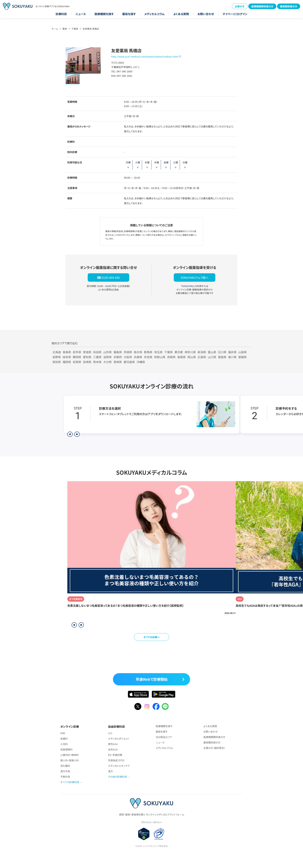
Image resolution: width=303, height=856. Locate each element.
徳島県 (222, 357)
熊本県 (97, 362)
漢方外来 (65, 771)
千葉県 (74, 28)
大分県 (107, 362)
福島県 (117, 352)
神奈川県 (190, 352)
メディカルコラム (154, 13)
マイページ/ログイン (235, 13)
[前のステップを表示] (70, 434)
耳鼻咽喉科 (66, 749)
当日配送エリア (164, 737)
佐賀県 (77, 362)
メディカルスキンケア (119, 765)
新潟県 (202, 352)
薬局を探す (129, 13)
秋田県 (97, 352)
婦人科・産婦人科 (69, 760)
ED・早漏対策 (115, 755)
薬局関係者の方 (288, 6)
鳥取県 (171, 357)
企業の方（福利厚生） (214, 748)
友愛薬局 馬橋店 (91, 28)
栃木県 (138, 352)
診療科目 (61, 13)
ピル (110, 733)
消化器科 (65, 765)
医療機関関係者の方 (262, 6)
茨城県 (128, 352)
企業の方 (240, 6)
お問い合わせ (205, 13)
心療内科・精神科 (69, 755)
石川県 (222, 352)
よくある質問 (181, 13)
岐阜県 (67, 357)
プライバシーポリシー (151, 822)
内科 (62, 733)
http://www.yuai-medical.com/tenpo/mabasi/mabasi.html (144, 56)
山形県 (107, 352)
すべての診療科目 (69, 782)
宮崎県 (117, 362)
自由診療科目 (116, 726)
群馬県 (148, 352)
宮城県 (87, 352)
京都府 (117, 357)
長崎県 (87, 362)
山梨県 (242, 352)
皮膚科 (64, 738)
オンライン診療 (69, 726)
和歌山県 (159, 357)
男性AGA (113, 744)
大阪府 (128, 357)
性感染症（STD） (116, 760)
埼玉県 (158, 352)
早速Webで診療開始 (151, 679)
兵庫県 (138, 357)
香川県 (232, 357)
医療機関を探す (104, 13)
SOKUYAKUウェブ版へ (194, 277)
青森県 (67, 352)
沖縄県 (141, 362)
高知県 (56, 362)
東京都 (178, 352)
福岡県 (67, 362)
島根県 (181, 357)
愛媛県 (242, 357)
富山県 (212, 352)
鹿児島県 (129, 362)
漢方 (110, 771)
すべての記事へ (151, 637)
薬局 (64, 28)
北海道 (56, 352)
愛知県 (87, 357)
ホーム (55, 28)
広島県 (202, 357)
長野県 (56, 357)
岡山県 (191, 357)
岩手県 (77, 352)
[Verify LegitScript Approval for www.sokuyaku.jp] (144, 834)
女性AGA (113, 749)
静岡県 (77, 357)
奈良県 (148, 357)
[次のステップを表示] (77, 434)
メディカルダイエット (118, 738)
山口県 (212, 357)
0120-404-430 (111, 277)
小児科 (64, 744)
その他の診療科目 (117, 776)
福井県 (232, 352)
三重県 (97, 357)
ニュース (80, 13)
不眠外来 (65, 776)
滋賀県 (107, 357)
